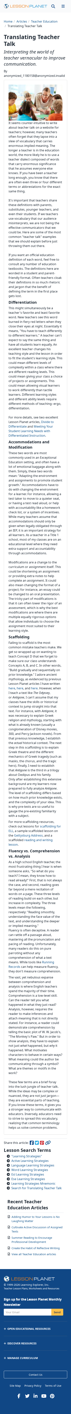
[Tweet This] (37, 1143)
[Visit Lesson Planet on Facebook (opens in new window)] (19, 1396)
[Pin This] (42, 1143)
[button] (63, 6)
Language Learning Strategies (32, 1165)
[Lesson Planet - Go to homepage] (25, 6)
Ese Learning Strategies (28, 1179)
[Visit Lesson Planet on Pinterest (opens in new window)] (52, 1396)
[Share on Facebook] (31, 1143)
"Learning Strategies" (26, 1156)
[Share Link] (48, 1143)
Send (57, 1312)
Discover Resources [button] (22, 1343)
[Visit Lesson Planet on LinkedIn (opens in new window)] (35, 1396)
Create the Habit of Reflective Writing (36, 1248)
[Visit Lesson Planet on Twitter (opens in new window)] (27, 1396)
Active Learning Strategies (30, 1161)
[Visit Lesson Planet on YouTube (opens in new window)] (44, 1396)
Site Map (15, 1385)
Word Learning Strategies (29, 1170)
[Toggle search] (53, 6)
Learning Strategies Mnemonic (33, 1183)
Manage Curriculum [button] (22, 1358)
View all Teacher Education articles (34, 1254)
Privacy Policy (32, 1385)
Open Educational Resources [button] (29, 1329)
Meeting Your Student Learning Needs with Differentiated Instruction (31, 431)
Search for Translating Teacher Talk (36, 1188)
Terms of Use (53, 1385)
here (12, 688)
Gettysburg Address (28, 835)
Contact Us (35, 1374)
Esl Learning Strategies (27, 1174)
